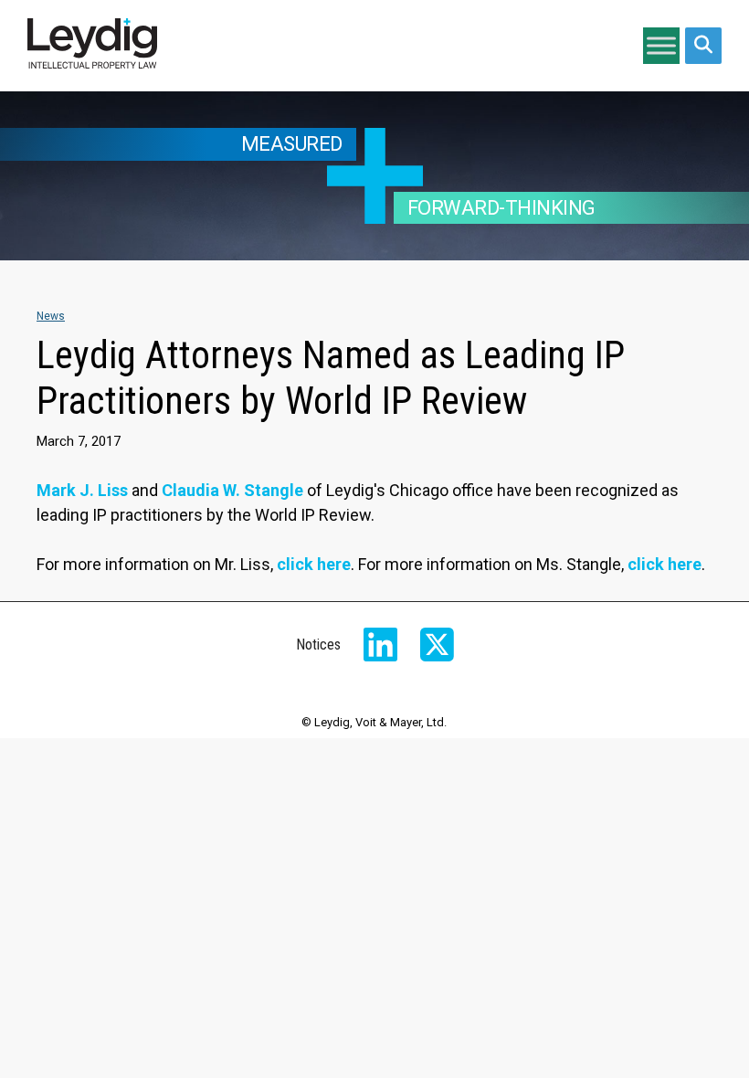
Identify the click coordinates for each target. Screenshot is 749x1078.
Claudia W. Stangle (232, 490)
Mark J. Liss (82, 490)
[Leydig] (92, 45)
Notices (318, 644)
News (51, 316)
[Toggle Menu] (661, 45)
